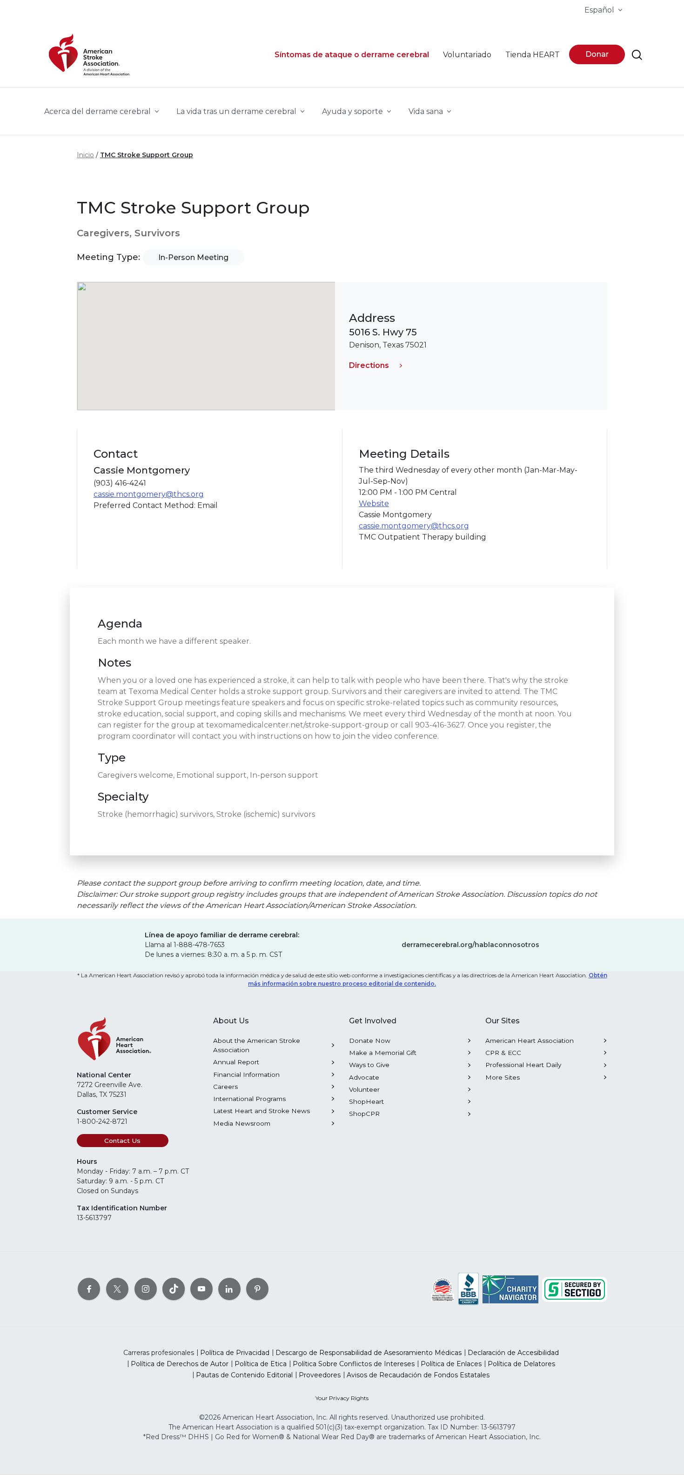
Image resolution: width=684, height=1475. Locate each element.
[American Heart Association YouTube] (201, 1288)
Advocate (364, 1077)
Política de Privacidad (234, 1352)
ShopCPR (364, 1113)
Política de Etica (261, 1364)
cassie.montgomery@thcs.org (149, 494)
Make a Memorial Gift (382, 1052)
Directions (369, 365)
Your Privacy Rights (342, 1398)
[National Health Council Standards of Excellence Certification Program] (442, 1288)
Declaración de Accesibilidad (513, 1352)
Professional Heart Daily (523, 1064)
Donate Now (369, 1040)
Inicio (85, 155)
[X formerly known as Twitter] (117, 1288)
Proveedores (320, 1375)
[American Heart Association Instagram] (146, 1288)
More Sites (502, 1077)
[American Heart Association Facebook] (89, 1288)
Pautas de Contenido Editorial (244, 1375)
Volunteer (364, 1089)
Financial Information (246, 1074)
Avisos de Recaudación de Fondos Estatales (418, 1375)
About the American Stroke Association (256, 1045)
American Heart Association (529, 1040)
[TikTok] (173, 1288)
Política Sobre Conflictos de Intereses (354, 1364)
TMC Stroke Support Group (146, 155)
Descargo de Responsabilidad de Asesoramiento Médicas (368, 1352)
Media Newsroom (241, 1123)
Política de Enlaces (451, 1364)
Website (374, 503)
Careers (225, 1086)
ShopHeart (366, 1101)
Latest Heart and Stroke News (261, 1111)
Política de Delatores (521, 1364)
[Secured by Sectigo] (574, 1288)
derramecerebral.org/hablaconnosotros (470, 945)
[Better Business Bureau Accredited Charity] (468, 1288)
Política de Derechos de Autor (179, 1364)
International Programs (249, 1098)
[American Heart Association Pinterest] (257, 1288)
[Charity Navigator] (510, 1288)
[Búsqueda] (637, 54)
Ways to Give (369, 1064)
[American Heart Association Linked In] (229, 1288)
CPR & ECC (503, 1052)
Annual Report (236, 1062)
